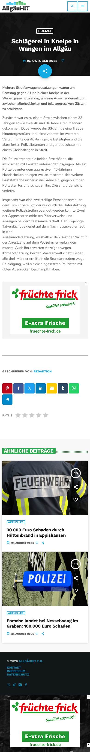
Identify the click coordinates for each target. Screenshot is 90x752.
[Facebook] (26, 685)
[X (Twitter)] (9, 685)
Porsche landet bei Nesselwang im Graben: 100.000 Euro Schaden (42, 623)
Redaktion (43, 371)
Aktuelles (16, 522)
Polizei (44, 31)
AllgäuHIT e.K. (31, 661)
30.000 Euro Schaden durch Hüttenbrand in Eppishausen (36, 532)
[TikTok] (14, 685)
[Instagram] (20, 685)
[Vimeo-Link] (16, 6)
